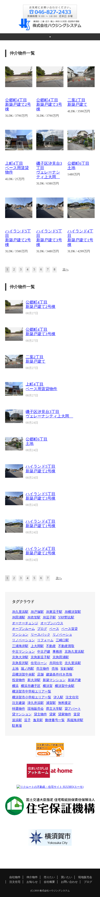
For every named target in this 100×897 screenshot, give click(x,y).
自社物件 (14, 877)
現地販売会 (35, 708)
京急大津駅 (20, 657)
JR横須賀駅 (73, 612)
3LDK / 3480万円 (47, 251)
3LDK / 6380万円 (47, 183)
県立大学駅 (54, 708)
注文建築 (18, 703)
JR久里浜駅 (20, 612)
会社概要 (49, 881)
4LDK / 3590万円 (78, 111)
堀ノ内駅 (27, 668)
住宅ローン (39, 663)
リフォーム (45, 640)
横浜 (15, 686)
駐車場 (17, 725)
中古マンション (23, 651)
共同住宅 (55, 663)
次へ (66, 269)
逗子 (27, 720)
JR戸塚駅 (37, 612)
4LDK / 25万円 (14, 179)
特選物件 (18, 708)
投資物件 (18, 680)
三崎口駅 (62, 640)
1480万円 (73, 174)
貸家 (52, 714)
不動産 (51, 646)
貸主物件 (40, 714)
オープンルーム (23, 629)
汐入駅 (58, 697)
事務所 (57, 651)
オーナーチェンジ (25, 623)
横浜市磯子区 (30, 686)
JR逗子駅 (49, 617)
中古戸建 (43, 651)
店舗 (40, 674)
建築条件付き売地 (59, 674)
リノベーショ (62, 634)
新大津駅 (33, 680)
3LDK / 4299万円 (78, 251)
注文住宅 (72, 697)
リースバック (40, 634)
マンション (20, 634)
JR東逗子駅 (54, 612)
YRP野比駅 (66, 617)
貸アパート (73, 708)
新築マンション (54, 680)
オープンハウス (51, 623)
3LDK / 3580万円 (16, 251)
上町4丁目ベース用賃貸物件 (17, 167)
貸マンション (22, 714)
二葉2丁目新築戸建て (77, 102)
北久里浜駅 (73, 663)
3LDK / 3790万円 (16, 115)
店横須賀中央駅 (23, 674)
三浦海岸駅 (20, 646)
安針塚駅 (66, 668)
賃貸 (76, 714)
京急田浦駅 (61, 657)
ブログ (42, 629)
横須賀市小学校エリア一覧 (31, 697)
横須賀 (48, 686)
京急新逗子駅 (40, 657)
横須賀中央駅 (64, 686)
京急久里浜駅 (74, 651)
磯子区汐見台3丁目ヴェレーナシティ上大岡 (49, 170)
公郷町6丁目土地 (36, 441)
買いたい (66, 877)
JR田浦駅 (18, 617)
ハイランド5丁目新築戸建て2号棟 (18, 238)
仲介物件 (32, 877)
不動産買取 (66, 646)
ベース (54, 629)
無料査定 (64, 703)
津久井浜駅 (35, 703)
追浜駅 (17, 720)
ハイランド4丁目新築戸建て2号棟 (40, 550)
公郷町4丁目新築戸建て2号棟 (18, 104)
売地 (55, 668)
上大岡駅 (37, 646)
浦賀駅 (51, 703)
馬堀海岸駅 (75, 720)
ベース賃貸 (69, 629)
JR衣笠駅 (33, 617)
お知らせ (32, 881)
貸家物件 (64, 714)
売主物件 (42, 668)
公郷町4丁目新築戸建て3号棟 (49, 104)
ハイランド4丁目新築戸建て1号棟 (80, 238)
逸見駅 (38, 720)
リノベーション (23, 640)
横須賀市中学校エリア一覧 (31, 691)
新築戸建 (74, 680)
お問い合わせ (69, 881)
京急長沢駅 (20, 663)
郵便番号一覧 (55, 720)
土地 (15, 668)
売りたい (49, 877)
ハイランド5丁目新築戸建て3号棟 (49, 238)
